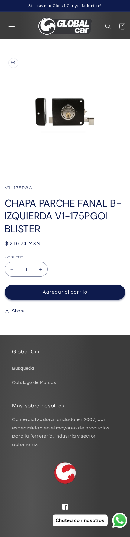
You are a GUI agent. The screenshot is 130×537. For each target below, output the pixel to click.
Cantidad (14, 257)
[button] (12, 26)
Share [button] (18, 311)
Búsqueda (23, 368)
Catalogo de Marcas (34, 382)
